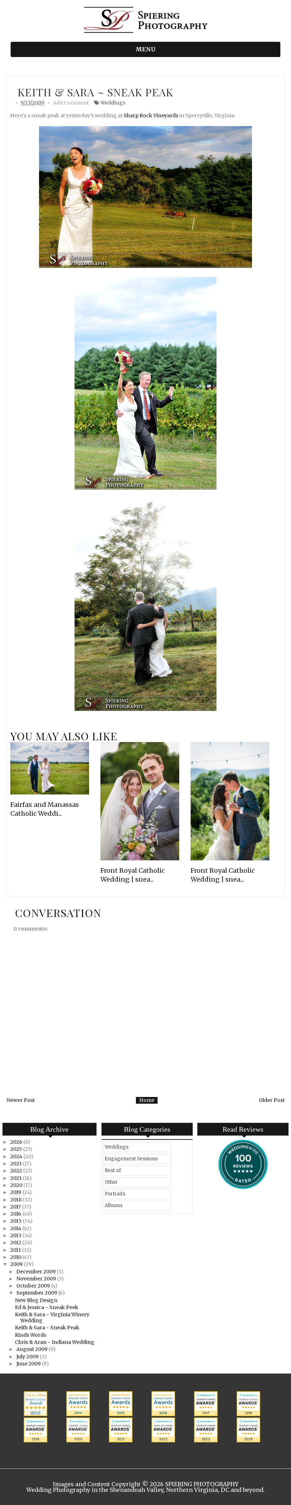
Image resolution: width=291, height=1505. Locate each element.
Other (111, 1182)
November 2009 (36, 1278)
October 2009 (33, 1286)
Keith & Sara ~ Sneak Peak (47, 1327)
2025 (16, 1149)
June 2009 (29, 1363)
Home (146, 1100)
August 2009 (32, 1349)
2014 (16, 1228)
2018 (16, 1199)
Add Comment (71, 102)
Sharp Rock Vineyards (150, 115)
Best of (113, 1170)
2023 (16, 1163)
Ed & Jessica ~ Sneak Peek (46, 1307)
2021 (16, 1178)
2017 (16, 1207)
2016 (16, 1214)
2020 (16, 1185)
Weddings (112, 102)
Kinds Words (30, 1335)
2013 (16, 1235)
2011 (16, 1250)
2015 (16, 1221)
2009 (17, 1264)
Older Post (272, 1100)
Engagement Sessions (131, 1159)
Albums (113, 1206)
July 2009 (28, 1356)
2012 (16, 1242)
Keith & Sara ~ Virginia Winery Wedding (52, 1317)
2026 (16, 1142)
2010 (16, 1257)
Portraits (115, 1194)
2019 (16, 1192)
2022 (16, 1170)
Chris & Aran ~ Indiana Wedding (54, 1342)
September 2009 (37, 1293)
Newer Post (20, 1100)
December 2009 (36, 1271)
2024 (16, 1156)
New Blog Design (36, 1300)
